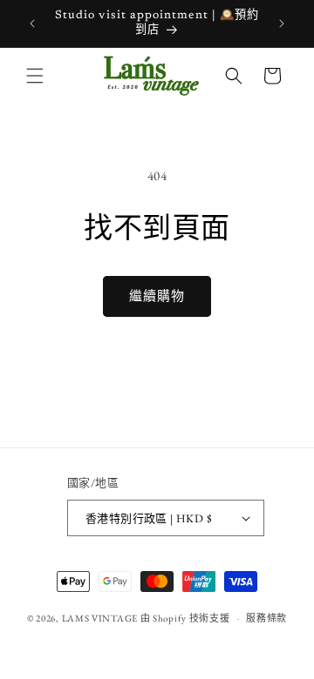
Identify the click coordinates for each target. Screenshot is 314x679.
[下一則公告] (282, 23)
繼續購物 (157, 295)
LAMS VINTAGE (100, 618)
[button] (35, 76)
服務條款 (266, 618)
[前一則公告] (32, 23)
